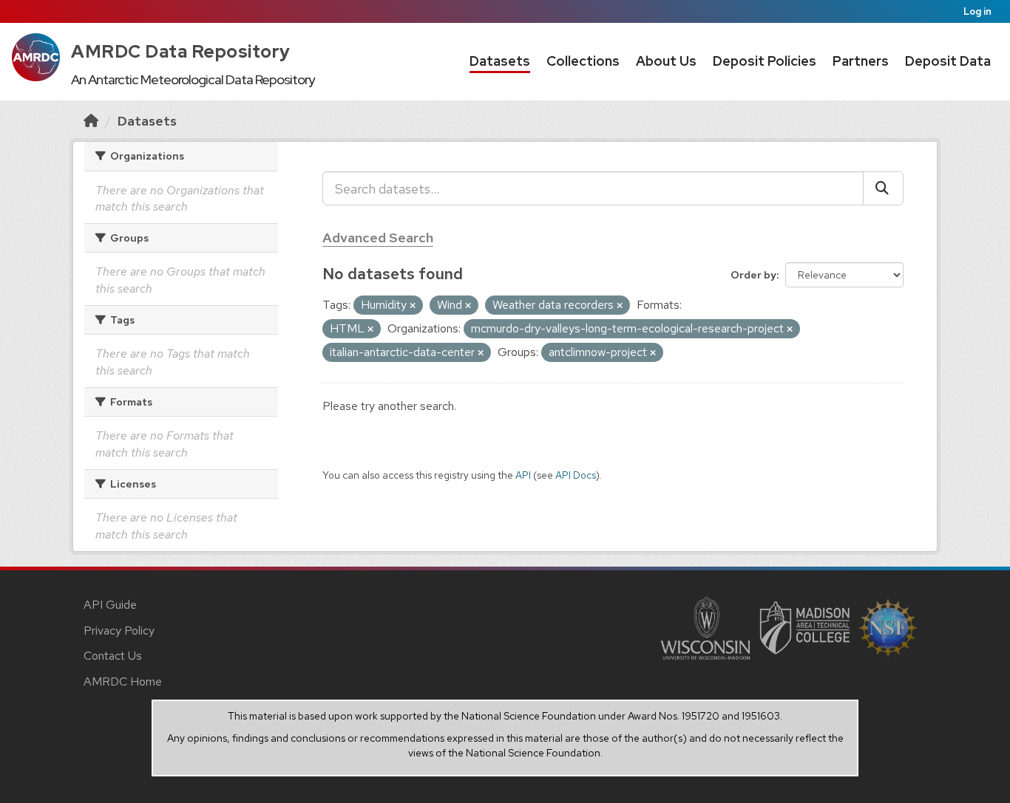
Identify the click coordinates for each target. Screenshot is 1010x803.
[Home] (91, 120)
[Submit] (883, 188)
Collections (583, 60)
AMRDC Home (123, 681)
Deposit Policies (764, 60)
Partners (861, 60)
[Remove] (413, 306)
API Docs (575, 475)
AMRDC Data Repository (181, 51)
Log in (977, 11)
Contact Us (113, 655)
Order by (753, 274)
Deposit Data (948, 60)
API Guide (110, 604)
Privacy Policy (119, 630)
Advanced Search (377, 237)
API (523, 475)
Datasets (500, 60)
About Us (666, 60)
